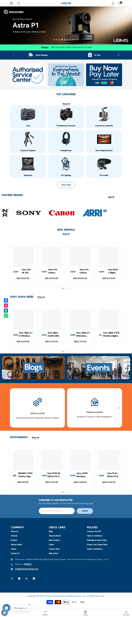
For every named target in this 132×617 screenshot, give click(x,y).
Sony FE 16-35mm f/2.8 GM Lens (112, 475)
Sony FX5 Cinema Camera (84, 271)
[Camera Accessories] (104, 114)
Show (4, 613)
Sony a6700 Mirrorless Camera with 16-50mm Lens (83, 475)
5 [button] (64, 39)
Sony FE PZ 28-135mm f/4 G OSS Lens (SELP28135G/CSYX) (54, 475)
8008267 (28, 564)
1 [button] (54, 39)
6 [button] (67, 39)
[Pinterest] (26, 578)
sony (15, 272)
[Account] (113, 3)
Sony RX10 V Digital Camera (113, 271)
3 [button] (59, 39)
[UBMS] (28, 74)
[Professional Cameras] (66, 114)
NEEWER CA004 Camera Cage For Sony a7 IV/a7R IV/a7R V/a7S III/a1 (25, 475)
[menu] (11, 3)
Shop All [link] (66, 104)
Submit (85, 511)
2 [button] (57, 39)
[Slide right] (118, 55)
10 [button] (77, 39)
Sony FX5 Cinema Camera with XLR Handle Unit (54, 271)
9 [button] (75, 39)
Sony (73, 272)
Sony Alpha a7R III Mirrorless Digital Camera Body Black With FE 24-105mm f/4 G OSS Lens (111, 335)
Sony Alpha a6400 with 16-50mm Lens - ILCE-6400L (54, 335)
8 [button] (72, 39)
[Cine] (28, 114)
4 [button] (62, 39)
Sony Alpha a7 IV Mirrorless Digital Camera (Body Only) (25, 335)
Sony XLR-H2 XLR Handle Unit (27, 271)
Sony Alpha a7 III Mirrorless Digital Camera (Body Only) (83, 335)
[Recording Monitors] (104, 139)
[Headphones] (66, 139)
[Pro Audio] (104, 164)
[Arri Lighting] (66, 164)
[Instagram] (19, 578)
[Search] (18, 3)
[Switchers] (28, 164)
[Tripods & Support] (28, 139)
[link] (38, 55)
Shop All (66, 234)
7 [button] (70, 39)
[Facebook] (12, 578)
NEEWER (16, 475)
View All (111, 197)
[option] (66, 25)
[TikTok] (34, 578)
